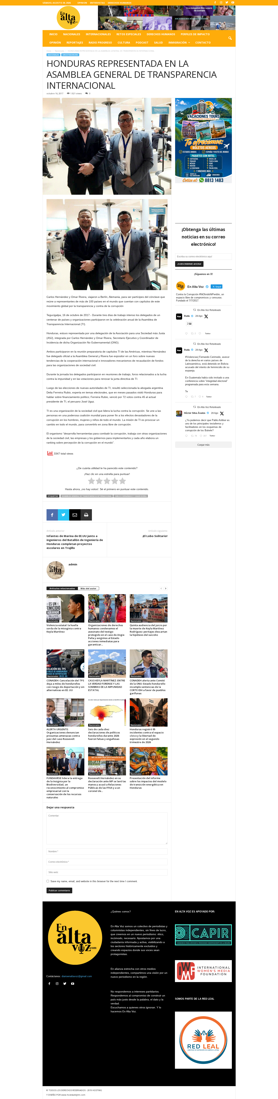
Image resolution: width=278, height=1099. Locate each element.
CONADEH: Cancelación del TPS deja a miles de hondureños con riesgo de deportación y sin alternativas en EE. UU (65, 685)
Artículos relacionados (62, 588)
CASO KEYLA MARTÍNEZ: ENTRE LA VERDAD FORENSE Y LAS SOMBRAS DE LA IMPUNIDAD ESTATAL (106, 685)
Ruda (187, 316)
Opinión (55, 42)
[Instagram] (221, 2)
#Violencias (191, 357)
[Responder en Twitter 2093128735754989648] (187, 436)
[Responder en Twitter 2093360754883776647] (187, 334)
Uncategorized (70, 55)
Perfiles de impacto (195, 34)
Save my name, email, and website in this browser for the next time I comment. (94, 881)
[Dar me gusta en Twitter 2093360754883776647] (201, 334)
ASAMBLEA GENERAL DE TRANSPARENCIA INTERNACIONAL (87, 496)
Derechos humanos (161, 34)
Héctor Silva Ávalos (194, 413)
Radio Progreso (100, 42)
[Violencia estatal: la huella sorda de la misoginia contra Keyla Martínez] (65, 608)
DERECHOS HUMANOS (119, 2)
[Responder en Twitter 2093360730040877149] (187, 397)
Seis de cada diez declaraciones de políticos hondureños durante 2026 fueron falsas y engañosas (104, 734)
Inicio (53, 34)
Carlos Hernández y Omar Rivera (131, 496)
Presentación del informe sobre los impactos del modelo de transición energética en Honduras (148, 782)
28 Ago (199, 316)
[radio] (91, 481)
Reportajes (75, 42)
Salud (158, 42)
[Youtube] (233, 2)
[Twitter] (227, 2)
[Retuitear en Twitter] (194, 309)
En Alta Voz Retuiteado (209, 310)
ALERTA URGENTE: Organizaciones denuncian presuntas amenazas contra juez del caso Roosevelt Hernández (63, 736)
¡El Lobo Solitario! (155, 536)
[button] (230, 38)
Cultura (124, 42)
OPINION (82, 2)
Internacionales (98, 34)
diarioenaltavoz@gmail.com (77, 976)
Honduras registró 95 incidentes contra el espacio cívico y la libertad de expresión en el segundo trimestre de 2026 (147, 736)
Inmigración (178, 42)
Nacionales (71, 34)
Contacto (203, 42)
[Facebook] (215, 2)
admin (72, 564)
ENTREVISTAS (97, 2)
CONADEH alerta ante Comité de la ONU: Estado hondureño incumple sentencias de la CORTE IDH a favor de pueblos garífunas (147, 687)
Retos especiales (128, 34)
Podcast (142, 42)
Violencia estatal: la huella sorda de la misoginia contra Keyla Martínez (64, 628)
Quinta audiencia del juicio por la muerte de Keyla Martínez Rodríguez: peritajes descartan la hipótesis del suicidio (148, 630)
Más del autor (88, 588)
